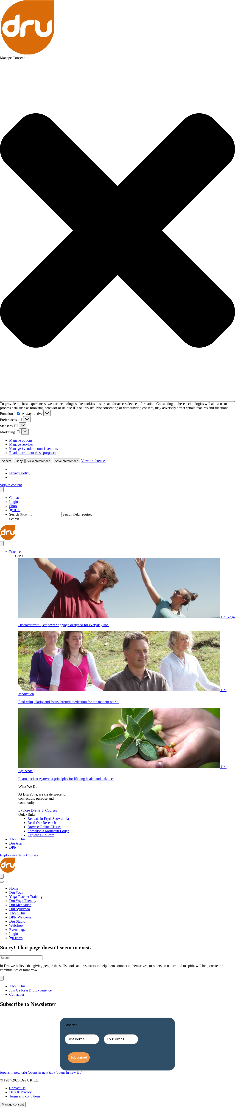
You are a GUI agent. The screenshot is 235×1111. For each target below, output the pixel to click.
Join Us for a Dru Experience (30, 990)
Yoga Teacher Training (25, 897)
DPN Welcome (20, 917)
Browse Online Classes (44, 827)
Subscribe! (78, 1057)
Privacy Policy (19, 473)
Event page (17, 930)
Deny (19, 461)
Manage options (20, 440)
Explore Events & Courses (37, 810)
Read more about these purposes (32, 453)
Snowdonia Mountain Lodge (48, 831)
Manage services (21, 444)
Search (14, 514)
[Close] (2, 882)
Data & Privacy (20, 1092)
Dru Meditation (20, 905)
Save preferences (66, 461)
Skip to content (11, 485)
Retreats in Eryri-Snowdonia (48, 818)
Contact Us (17, 1088)
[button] (117, 231)
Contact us (17, 994)
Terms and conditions (24, 1096)
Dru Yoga (16, 892)
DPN (13, 847)
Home (13, 888)
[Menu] (2, 489)
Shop (13, 506)
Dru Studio (17, 921)
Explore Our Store (41, 835)
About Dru (17, 839)
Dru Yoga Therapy (22, 901)
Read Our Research (42, 823)
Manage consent (13, 1104)
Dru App (15, 843)
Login (13, 502)
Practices (15, 552)
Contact (14, 498)
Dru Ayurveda (19, 909)
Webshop (16, 925)
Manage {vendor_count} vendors (33, 449)
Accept (6, 461)
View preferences (38, 461)
